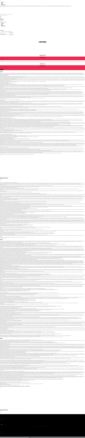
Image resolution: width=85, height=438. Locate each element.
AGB (0, 18)
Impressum (2, 432)
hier (22, 154)
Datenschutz (2, 19)
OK (29, 437)
